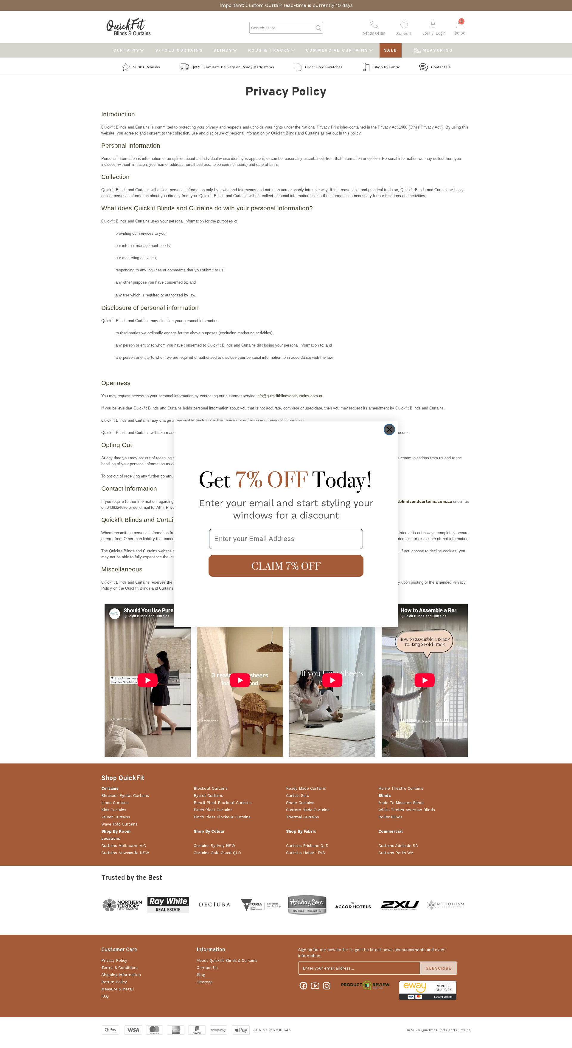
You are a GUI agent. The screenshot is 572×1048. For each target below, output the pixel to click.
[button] (286, 566)
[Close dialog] (389, 429)
